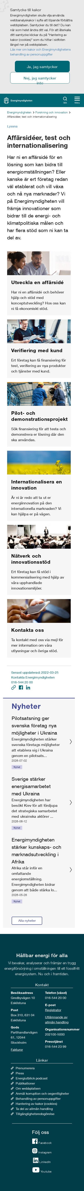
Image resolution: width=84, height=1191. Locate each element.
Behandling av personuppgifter (38, 1098)
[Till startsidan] (18, 100)
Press (20, 1073)
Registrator (53, 1010)
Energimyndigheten (19, 112)
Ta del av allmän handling (34, 1109)
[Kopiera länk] (14, 687)
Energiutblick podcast (32, 1078)
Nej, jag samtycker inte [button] (40, 80)
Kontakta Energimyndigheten (33, 677)
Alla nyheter (27, 920)
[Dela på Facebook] (21, 687)
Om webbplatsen (28, 1088)
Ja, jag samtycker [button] (42, 66)
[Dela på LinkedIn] (28, 687)
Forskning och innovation (51, 112)
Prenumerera (25, 1068)
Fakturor (17, 1049)
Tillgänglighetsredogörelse (35, 1114)
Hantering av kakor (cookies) (36, 1103)
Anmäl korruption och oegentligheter (42, 1093)
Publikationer (25, 1083)
